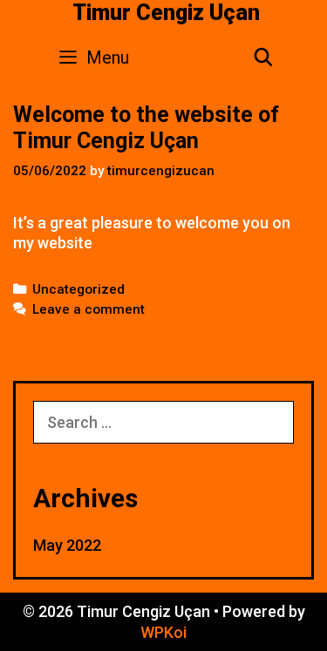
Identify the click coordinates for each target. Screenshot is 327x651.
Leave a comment (88, 309)
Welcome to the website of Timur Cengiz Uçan (146, 127)
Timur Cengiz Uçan (166, 12)
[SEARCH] (263, 57)
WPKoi (163, 632)
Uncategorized (78, 289)
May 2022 (67, 545)
